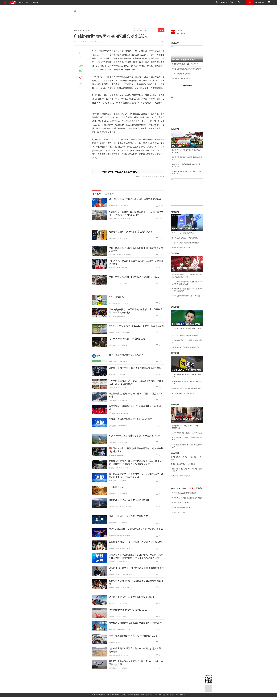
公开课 (190, 488)
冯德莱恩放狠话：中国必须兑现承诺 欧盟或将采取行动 (135, 199)
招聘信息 (136, 695)
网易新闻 (179, 30)
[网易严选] (231, 2)
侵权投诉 (182, 695)
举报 (162, 41)
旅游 (178, 488)
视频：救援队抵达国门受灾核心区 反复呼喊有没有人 (134, 277)
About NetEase (115, 695)
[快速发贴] (80, 53)
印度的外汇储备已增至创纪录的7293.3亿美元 (130, 419)
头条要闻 (175, 129)
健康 (184, 488)
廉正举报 (175, 695)
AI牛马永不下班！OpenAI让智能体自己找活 (186, 388)
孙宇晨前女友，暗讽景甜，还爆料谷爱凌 (185, 347)
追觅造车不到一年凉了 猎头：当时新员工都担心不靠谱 (135, 368)
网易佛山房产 (84, 30)
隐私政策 (149, 695)
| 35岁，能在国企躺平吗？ (181, 476)
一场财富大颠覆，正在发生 (181, 247)
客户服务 (143, 695)
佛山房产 (175, 43)
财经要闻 (175, 212)
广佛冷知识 (118, 296)
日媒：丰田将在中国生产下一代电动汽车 (128, 516)
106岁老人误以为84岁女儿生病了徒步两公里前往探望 (138, 326)
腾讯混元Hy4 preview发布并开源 (183, 393)
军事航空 (199, 488)
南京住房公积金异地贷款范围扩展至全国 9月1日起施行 (135, 623)
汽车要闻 (175, 404)
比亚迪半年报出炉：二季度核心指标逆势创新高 (131, 597)
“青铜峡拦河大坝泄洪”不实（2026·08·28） (129, 610)
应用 (27, 2)
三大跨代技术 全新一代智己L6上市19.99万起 (187, 433)
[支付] (238, 2)
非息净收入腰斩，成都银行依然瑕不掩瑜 (185, 243)
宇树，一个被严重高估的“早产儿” (183, 233)
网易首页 (21, 2)
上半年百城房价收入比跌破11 (182, 74)
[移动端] (217, 2)
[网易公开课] (224, 2)
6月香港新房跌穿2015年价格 (182, 79)
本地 (173, 488)
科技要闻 (175, 353)
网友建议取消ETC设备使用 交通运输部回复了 (131, 231)
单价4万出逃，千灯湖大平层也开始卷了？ (121, 171)
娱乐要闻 (175, 307)
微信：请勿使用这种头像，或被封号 (126, 355)
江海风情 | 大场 (116, 487)
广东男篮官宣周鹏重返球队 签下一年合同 (186, 296)
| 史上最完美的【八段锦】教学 (183, 464)
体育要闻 (175, 253)
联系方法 (130, 695)
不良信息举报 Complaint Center (162, 695)
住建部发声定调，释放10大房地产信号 (185, 64)
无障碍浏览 (34, 2)
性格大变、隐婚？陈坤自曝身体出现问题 (185, 335)
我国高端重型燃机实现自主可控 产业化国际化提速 (133, 635)
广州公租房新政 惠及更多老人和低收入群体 (186, 69)
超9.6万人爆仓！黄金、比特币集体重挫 (185, 238)
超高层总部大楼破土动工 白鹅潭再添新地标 (130, 500)
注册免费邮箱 (259, 2)
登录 (250, 2)
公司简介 (124, 695)
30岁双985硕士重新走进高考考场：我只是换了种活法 (134, 435)
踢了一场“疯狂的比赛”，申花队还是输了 (128, 338)
